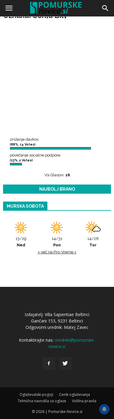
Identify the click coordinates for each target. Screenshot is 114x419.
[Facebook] (49, 363)
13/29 (21, 241)
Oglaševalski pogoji (36, 394)
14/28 (93, 241)
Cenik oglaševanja (74, 394)
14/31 (57, 241)
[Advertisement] (57, 78)
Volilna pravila (84, 400)
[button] (105, 8)
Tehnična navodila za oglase (42, 400)
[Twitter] (65, 363)
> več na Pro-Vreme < (57, 252)
